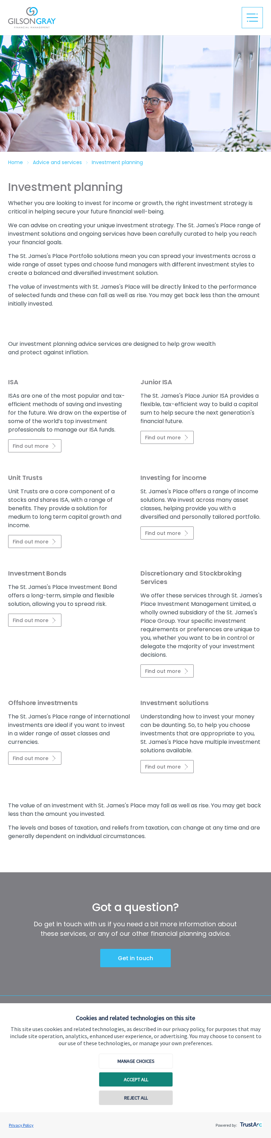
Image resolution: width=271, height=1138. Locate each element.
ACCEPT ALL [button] (136, 1079)
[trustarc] (250, 1122)
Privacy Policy (21, 1125)
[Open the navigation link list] (252, 17)
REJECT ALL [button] (136, 1098)
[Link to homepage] (78, 17)
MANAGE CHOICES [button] (136, 1061)
